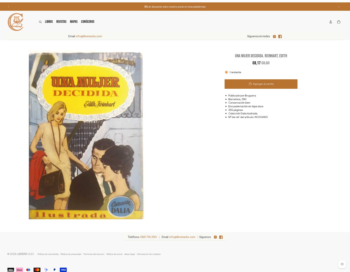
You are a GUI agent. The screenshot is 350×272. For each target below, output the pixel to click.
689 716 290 (148, 237)
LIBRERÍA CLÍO (25, 254)
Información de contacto (149, 254)
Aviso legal (130, 254)
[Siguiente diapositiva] (339, 7)
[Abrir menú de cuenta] (331, 22)
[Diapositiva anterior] (9, 7)
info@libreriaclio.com (89, 36)
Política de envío (114, 254)
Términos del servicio (93, 254)
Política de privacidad (71, 254)
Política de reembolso (48, 254)
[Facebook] (280, 36)
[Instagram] (274, 36)
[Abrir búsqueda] (40, 22)
